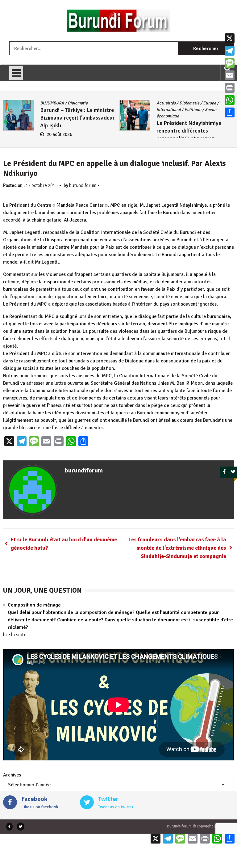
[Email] (229, 75)
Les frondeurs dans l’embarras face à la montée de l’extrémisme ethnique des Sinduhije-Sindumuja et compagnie (177, 548)
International (168, 109)
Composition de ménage (34, 605)
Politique (193, 109)
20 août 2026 (59, 134)
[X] (229, 38)
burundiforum (82, 185)
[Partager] (229, 112)
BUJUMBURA (52, 103)
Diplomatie (78, 103)
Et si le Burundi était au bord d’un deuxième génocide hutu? (64, 543)
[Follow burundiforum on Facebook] (224, 473)
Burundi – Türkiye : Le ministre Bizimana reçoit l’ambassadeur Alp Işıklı (77, 118)
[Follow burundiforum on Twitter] (233, 473)
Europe (209, 103)
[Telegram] (229, 50)
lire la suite (14, 635)
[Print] (229, 88)
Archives (12, 775)
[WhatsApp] (229, 100)
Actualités (166, 103)
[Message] (229, 63)
